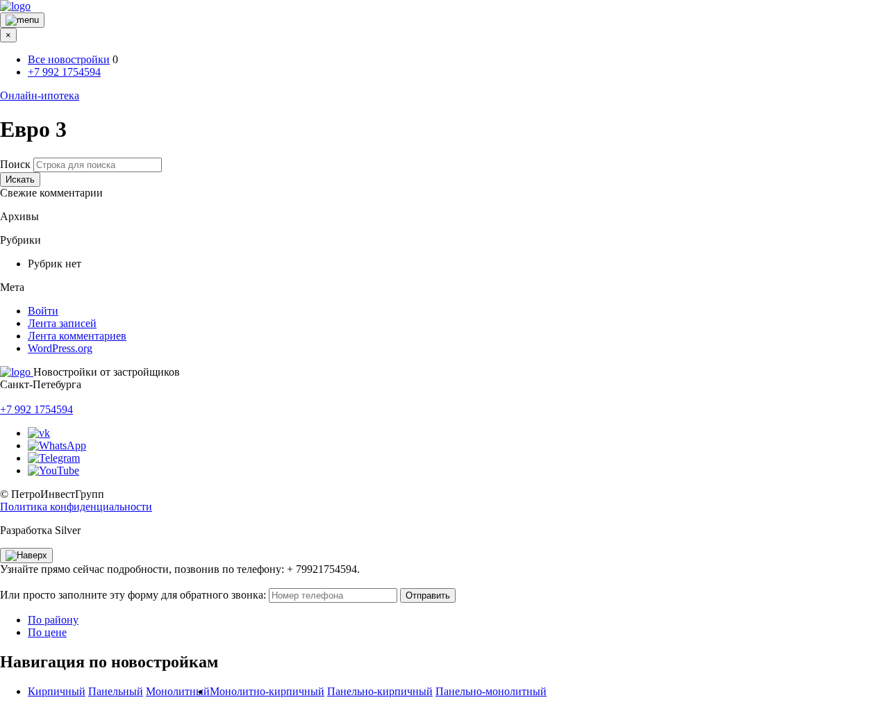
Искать (20, 179)
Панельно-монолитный (491, 691)
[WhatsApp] (57, 445)
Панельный (115, 691)
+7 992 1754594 (64, 72)
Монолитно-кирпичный (267, 691)
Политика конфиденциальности (76, 506)
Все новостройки (69, 59)
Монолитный (178, 691)
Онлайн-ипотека (39, 95)
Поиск (15, 164)
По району (53, 620)
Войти (43, 311)
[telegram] (54, 458)
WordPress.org (60, 348)
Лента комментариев (77, 336)
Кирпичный (56, 691)
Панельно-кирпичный (380, 691)
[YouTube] (53, 470)
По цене (47, 632)
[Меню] (22, 20)
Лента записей (62, 323)
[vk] (39, 433)
